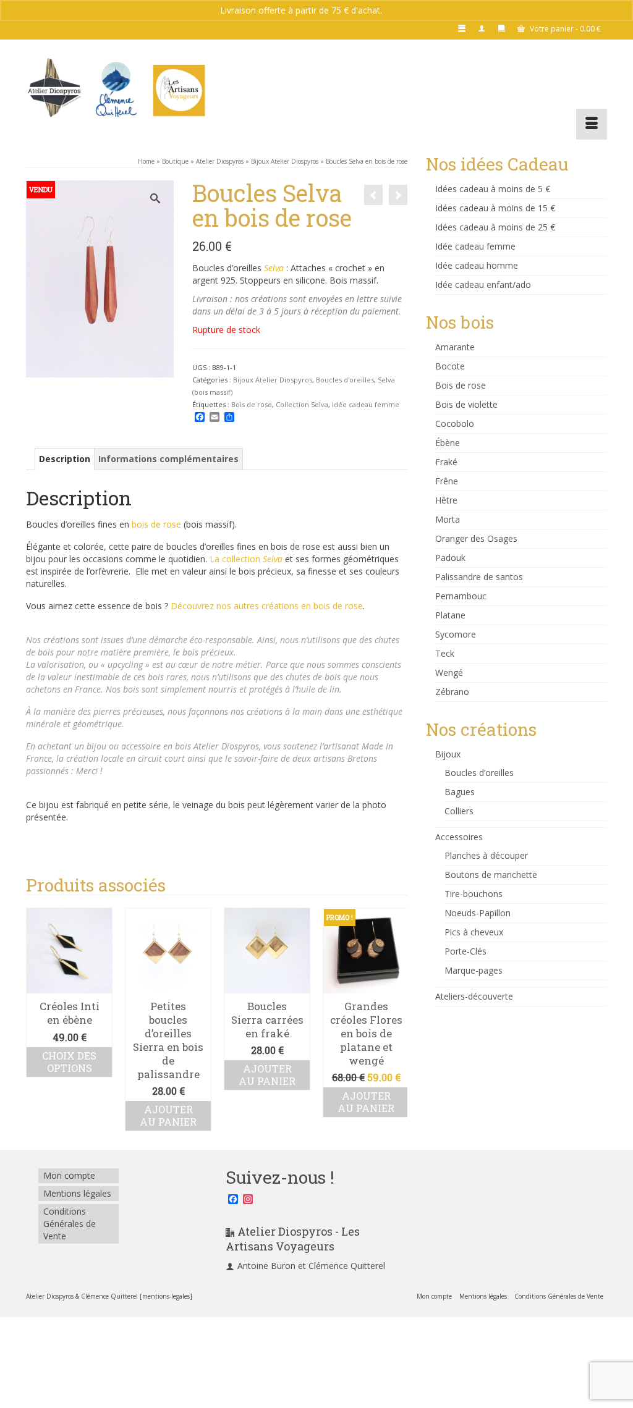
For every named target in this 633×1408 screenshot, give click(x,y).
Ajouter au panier (168, 1115)
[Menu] (591, 124)
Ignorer (399, 10)
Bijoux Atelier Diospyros (272, 379)
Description (64, 459)
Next (396, 1019)
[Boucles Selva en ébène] (373, 195)
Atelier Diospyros (226, 746)
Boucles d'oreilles (345, 379)
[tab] (65, 459)
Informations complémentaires (168, 459)
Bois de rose (251, 404)
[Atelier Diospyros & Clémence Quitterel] (116, 90)
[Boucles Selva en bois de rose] (398, 195)
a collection (249, 559)
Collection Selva (302, 404)
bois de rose (156, 524)
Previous (37, 1019)
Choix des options (69, 1061)
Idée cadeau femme (365, 404)
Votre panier (564, 28)
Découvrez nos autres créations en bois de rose (267, 606)
